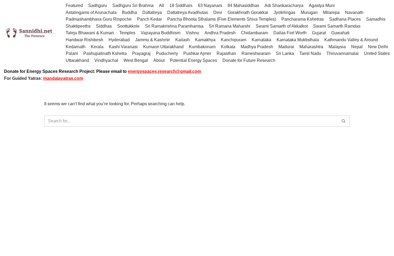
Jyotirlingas (284, 12)
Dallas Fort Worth (290, 33)
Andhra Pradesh (220, 33)
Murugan (309, 12)
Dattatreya (152, 12)
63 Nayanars (210, 5)
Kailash (182, 39)
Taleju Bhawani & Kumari (90, 33)
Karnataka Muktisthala (298, 39)
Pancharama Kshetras (302, 19)
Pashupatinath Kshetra (105, 53)
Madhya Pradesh (257, 46)
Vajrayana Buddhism (160, 33)
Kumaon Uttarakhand (163, 46)
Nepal (357, 46)
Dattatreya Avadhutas (187, 12)
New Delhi (378, 46)
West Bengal (136, 60)
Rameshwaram (255, 53)
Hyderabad (119, 39)
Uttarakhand (77, 60)
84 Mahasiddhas (243, 5)
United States (377, 53)
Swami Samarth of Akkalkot (282, 26)
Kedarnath (76, 46)
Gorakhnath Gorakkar (248, 12)
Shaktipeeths (78, 26)
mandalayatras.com (63, 78)
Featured (74, 5)
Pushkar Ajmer (197, 53)
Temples (127, 33)
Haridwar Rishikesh (84, 39)
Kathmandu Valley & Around (351, 39)
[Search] (344, 121)
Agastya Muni (322, 5)
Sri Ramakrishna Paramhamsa (174, 26)
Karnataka (261, 39)
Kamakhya (205, 39)
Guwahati (340, 33)
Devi (217, 12)
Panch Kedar (149, 19)
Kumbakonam (202, 46)
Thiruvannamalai (342, 53)
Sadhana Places (345, 19)
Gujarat (319, 33)
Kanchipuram (233, 39)
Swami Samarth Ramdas (336, 26)
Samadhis (375, 19)
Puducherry (167, 53)
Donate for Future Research (248, 60)
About (159, 60)
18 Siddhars (180, 5)
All (161, 5)
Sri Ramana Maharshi (229, 26)
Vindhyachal (106, 60)
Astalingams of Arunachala (91, 12)
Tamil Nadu (310, 53)
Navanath (354, 12)
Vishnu (192, 33)
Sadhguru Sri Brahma (133, 5)
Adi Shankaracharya (284, 5)
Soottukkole (128, 26)
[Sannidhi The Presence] (31, 33)
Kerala (97, 46)
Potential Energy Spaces (193, 60)
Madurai (286, 46)
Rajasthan (226, 53)
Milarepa (331, 12)
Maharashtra (311, 46)
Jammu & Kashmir (152, 39)
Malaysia (337, 46)
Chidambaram (254, 33)
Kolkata (228, 46)
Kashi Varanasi (123, 46)
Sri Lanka (285, 53)
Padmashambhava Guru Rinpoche (99, 19)
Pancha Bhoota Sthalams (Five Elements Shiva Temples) (221, 19)
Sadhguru (97, 5)
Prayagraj (141, 53)
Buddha (129, 12)
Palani (72, 53)
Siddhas (104, 26)
